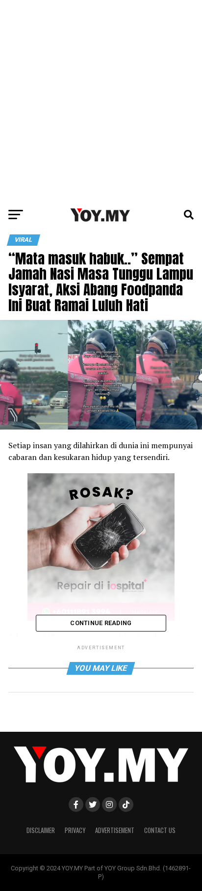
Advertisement (114, 830)
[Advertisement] (101, 101)
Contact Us (160, 830)
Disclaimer (40, 830)
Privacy (75, 830)
